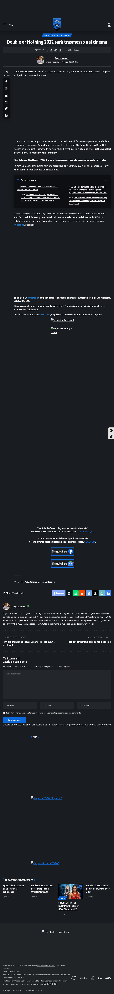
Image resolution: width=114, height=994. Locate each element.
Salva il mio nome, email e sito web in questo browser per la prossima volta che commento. (43, 713)
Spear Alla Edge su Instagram (86, 314)
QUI (104, 145)
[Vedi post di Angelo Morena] (40, 60)
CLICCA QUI (32, 309)
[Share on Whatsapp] (6, 88)
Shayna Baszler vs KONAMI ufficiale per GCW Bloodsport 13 (68, 906)
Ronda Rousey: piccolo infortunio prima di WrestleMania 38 (42, 888)
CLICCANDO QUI (21, 301)
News (46, 35)
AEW (27, 582)
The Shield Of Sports (46, 965)
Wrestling (33, 297)
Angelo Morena (62, 58)
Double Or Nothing (46, 582)
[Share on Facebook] (47, 50)
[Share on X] (51, 50)
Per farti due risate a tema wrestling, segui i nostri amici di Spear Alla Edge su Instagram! (88, 200)
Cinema (33, 582)
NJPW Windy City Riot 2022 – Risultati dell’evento (13, 888)
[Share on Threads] (95, 593)
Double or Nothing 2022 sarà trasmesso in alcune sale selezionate (37, 188)
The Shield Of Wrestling (13, 981)
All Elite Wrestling (61, 35)
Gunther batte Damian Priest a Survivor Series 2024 (98, 888)
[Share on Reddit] (6, 95)
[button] (5, 25)
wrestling (19, 224)
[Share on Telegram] (6, 101)
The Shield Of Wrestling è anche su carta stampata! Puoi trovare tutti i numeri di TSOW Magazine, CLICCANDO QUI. (40, 197)
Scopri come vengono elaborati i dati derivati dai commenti (81, 724)
